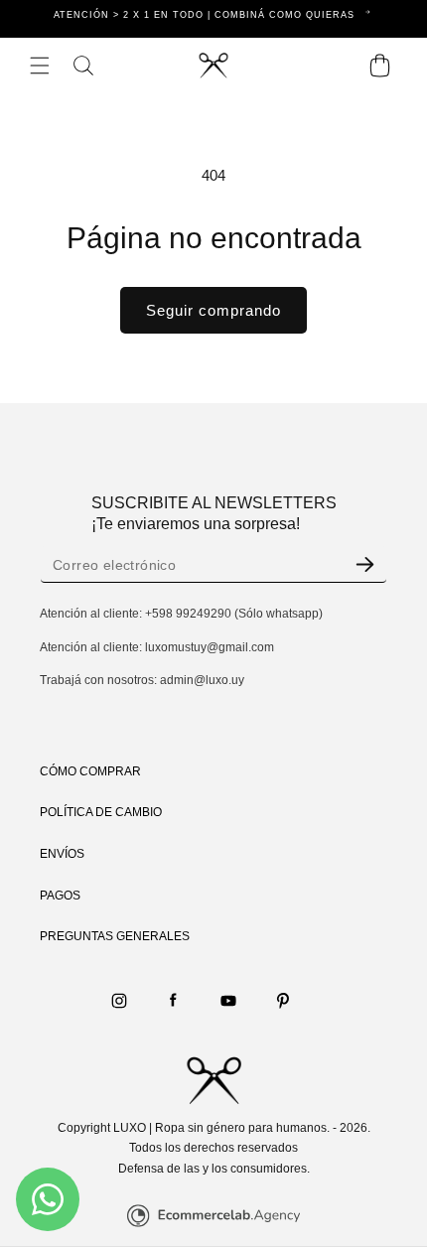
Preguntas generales (115, 936)
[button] (40, 65)
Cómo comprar (90, 771)
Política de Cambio (101, 812)
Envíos (62, 854)
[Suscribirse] (364, 564)
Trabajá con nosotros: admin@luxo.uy (142, 680)
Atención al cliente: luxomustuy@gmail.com (157, 647)
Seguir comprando (213, 310)
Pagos (60, 895)
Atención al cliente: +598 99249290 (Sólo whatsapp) (181, 614)
